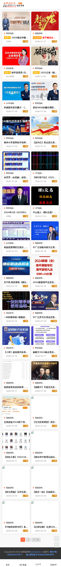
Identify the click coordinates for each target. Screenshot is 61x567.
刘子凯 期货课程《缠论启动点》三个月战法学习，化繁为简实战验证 (15, 282)
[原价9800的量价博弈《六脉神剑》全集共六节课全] (45, 91)
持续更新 (10, 68)
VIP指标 (38, 173)
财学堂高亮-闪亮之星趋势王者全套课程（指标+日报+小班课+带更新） (16, 72)
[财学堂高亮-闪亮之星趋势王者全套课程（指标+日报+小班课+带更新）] (16, 56)
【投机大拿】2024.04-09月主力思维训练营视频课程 (15, 457)
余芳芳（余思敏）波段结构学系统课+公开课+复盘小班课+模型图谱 (16, 177)
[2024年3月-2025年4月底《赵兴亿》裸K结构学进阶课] (16, 195)
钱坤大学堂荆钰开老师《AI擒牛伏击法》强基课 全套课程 (16, 142)
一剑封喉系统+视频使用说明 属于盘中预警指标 (15, 317)
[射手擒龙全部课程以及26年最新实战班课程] (45, 21)
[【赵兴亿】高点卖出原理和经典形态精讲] (45, 126)
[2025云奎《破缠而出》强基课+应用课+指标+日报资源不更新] (45, 56)
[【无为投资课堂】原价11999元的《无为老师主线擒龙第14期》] (45, 405)
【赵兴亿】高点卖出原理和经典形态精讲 (45, 142)
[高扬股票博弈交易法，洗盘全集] (16, 230)
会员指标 (10, 243)
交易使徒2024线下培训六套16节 (15, 422)
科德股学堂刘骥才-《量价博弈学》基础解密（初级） (16, 107)
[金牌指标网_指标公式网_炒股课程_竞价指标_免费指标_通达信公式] (13, 4)
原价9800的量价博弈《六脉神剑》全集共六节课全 (45, 107)
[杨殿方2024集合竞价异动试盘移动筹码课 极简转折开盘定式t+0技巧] (45, 335)
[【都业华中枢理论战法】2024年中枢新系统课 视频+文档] (45, 440)
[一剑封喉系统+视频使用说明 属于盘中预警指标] (16, 300)
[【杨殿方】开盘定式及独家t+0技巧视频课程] (45, 370)
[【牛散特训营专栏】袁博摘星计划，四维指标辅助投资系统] (16, 510)
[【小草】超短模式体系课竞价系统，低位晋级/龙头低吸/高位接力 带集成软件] (16, 335)
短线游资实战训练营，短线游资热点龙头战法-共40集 (16, 387)
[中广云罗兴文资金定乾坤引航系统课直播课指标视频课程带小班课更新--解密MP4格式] (45, 300)
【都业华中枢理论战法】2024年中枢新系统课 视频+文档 (45, 457)
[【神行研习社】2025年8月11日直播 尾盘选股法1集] (45, 161)
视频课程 (39, 33)
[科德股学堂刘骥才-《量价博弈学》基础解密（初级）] (16, 91)
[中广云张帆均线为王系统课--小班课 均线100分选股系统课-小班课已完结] (45, 230)
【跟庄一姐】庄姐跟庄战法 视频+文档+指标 (45, 492)
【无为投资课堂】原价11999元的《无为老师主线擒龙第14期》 (45, 422)
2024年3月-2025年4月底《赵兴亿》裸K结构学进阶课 (16, 212)
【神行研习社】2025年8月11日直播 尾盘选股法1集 (45, 177)
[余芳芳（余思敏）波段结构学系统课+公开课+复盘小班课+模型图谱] (16, 161)
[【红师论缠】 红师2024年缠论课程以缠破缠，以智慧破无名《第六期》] (45, 510)
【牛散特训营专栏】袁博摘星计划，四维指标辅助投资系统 (16, 526)
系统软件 (10, 313)
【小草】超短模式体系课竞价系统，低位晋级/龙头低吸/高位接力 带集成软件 (16, 352)
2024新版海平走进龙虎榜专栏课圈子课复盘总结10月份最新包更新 (45, 282)
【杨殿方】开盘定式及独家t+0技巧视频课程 (45, 387)
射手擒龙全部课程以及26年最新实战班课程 (44, 37)
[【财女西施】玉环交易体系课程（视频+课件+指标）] (16, 475)
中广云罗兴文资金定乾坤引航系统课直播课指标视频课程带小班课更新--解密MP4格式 (45, 317)
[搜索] (47, 4)
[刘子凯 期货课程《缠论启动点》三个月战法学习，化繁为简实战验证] (16, 265)
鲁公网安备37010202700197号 (40, 554)
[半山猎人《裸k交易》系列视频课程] (45, 195)
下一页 (36, 539)
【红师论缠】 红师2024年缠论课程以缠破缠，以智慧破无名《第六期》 (45, 526)
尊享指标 (10, 33)
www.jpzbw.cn (36, 552)
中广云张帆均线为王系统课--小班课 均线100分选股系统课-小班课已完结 (45, 247)
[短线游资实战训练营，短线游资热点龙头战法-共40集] (16, 370)
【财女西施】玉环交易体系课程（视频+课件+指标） (16, 492)
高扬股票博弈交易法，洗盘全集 (16, 247)
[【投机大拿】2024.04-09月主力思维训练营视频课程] (16, 440)
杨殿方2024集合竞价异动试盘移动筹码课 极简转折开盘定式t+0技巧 (44, 352)
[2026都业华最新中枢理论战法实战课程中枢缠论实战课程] (16, 21)
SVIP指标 (10, 103)
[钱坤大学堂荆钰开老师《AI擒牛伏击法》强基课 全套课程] (16, 126)
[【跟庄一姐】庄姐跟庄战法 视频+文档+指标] (45, 475)
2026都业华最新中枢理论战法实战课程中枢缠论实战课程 (16, 37)
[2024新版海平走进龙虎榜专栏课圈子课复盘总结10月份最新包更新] (45, 265)
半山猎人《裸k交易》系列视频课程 (44, 212)
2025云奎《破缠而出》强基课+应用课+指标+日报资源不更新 (45, 72)
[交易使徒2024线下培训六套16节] (16, 405)
